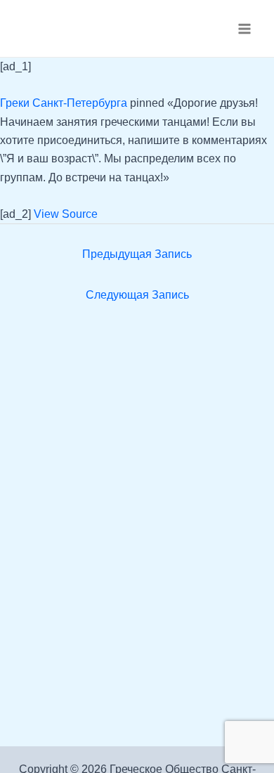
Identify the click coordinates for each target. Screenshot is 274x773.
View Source (66, 214)
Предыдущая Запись (137, 254)
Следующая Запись (137, 295)
